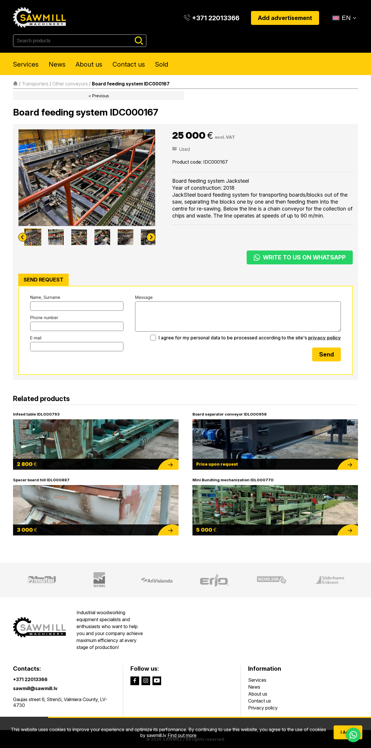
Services (26, 64)
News (57, 64)
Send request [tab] (43, 280)
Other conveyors (70, 84)
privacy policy (324, 338)
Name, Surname (45, 297)
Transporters (35, 84)
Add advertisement (285, 17)
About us (89, 64)
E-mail (35, 337)
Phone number (44, 317)
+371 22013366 (30, 679)
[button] (32, 237)
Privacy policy (263, 708)
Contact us (128, 64)
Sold (161, 64)
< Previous (98, 95)
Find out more (182, 735)
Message (144, 297)
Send (326, 354)
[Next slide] (151, 237)
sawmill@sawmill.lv (35, 688)
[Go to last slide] (22, 237)
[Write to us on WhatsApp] (353, 735)
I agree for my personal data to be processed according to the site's (249, 338)
